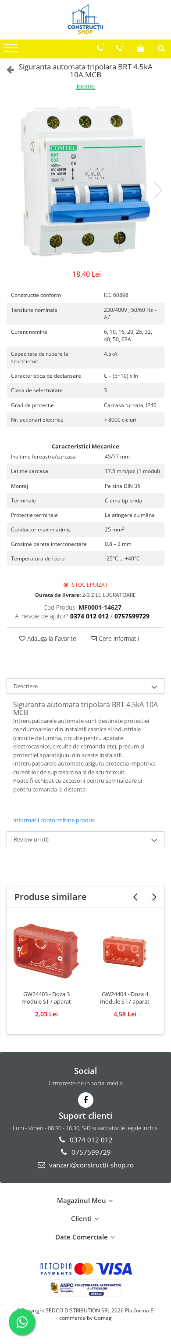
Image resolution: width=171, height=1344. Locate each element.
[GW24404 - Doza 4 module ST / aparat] (125, 951)
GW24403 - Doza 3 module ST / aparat (46, 997)
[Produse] (12, 50)
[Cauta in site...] (161, 48)
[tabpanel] (85, 181)
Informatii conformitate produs (54, 820)
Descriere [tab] (26, 686)
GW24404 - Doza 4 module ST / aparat (125, 997)
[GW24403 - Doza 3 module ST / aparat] (46, 951)
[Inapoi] (6, 69)
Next (157, 190)
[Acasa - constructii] (85, 19)
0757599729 (90, 1152)
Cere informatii (118, 638)
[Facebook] (85, 1100)
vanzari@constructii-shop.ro (90, 1164)
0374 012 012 (90, 1139)
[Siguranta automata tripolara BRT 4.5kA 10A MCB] (85, 181)
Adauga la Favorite (50, 638)
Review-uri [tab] (31, 839)
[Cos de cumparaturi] (140, 48)
